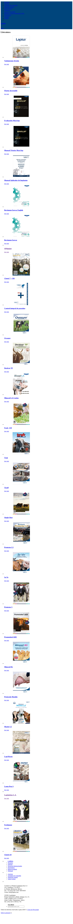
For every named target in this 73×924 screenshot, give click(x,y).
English (6, 18)
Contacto (6, 16)
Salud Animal (8, 8)
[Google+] (6, 882)
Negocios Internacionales (15, 866)
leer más (6, 64)
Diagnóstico (7, 15)
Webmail (10, 871)
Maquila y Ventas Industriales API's (14, 13)
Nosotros (6, 2)
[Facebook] (10, 882)
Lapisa (3, 23)
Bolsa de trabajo (12, 869)
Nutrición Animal (9, 7)
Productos (7, 10)
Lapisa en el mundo (9, 12)
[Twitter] (14, 882)
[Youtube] (23, 882)
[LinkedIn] (19, 882)
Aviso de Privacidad (33, 909)
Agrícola (6, 4)
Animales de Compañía (10, 5)
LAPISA (10, 861)
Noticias (10, 864)
